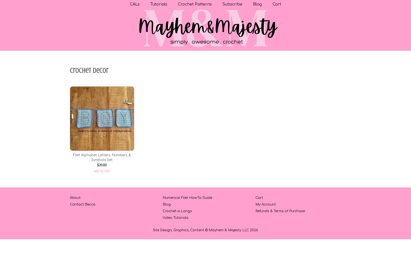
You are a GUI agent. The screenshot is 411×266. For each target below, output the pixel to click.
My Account (265, 204)
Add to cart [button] (102, 171)
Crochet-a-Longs (177, 211)
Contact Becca (82, 204)
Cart (259, 198)
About (75, 198)
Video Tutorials (175, 218)
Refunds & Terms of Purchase (280, 211)
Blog (167, 204)
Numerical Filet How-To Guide (187, 198)
